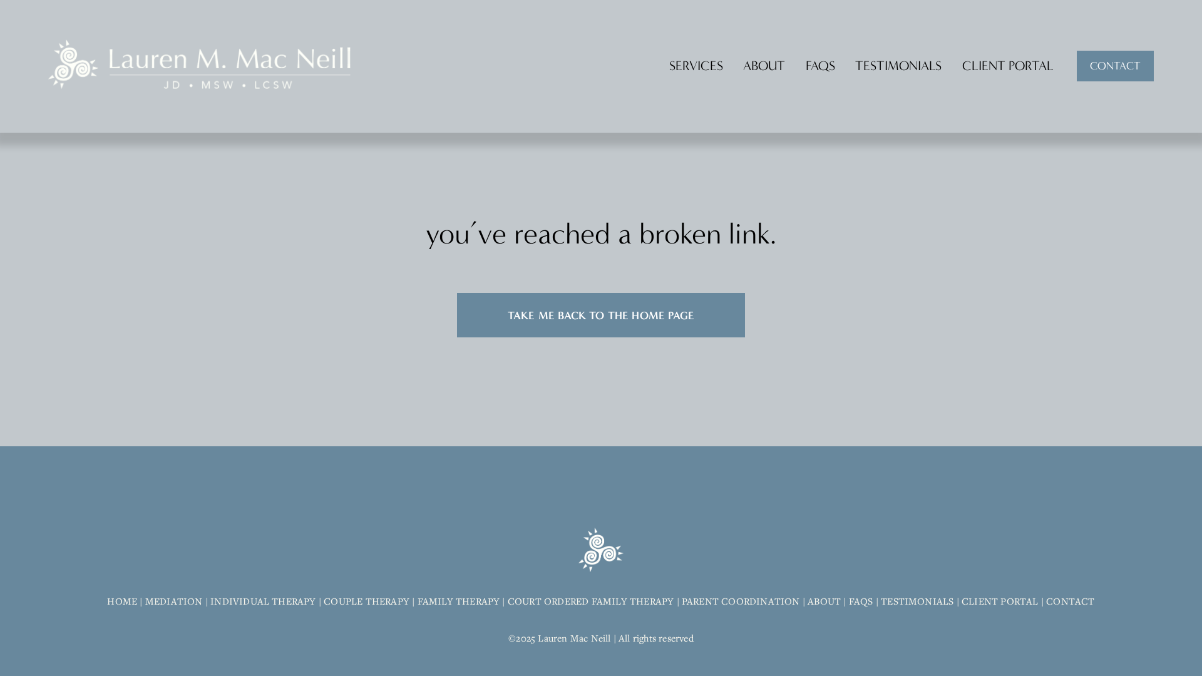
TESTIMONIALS (898, 65)
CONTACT (1115, 66)
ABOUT (764, 65)
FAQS (820, 65)
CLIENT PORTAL (1008, 65)
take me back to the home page (601, 315)
